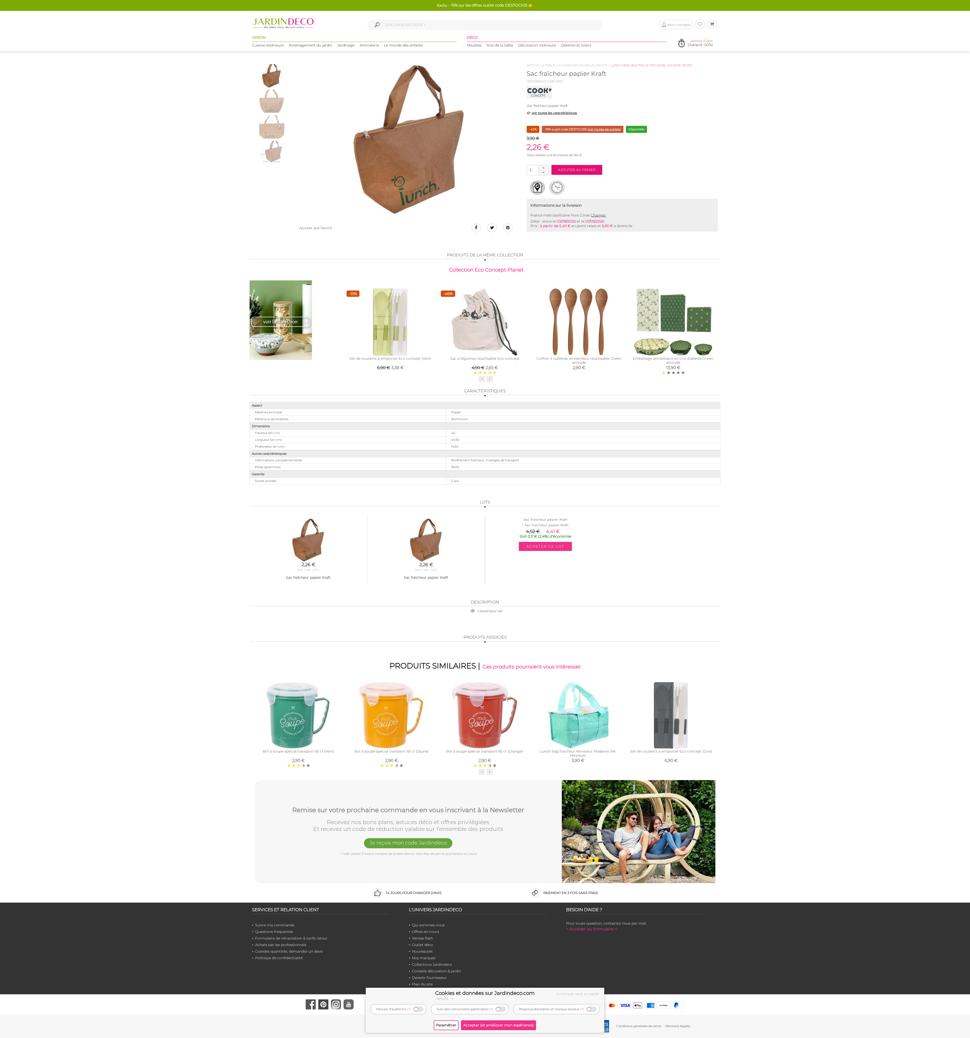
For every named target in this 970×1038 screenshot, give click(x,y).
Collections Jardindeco (432, 964)
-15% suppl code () (582, 129)
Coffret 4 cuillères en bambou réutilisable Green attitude (579, 360)
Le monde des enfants (403, 45)
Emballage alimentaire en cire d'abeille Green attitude (673, 360)
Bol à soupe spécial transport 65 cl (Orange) (484, 751)
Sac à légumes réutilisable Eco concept (484, 358)
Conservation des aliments (583, 65)
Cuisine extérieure (268, 45)
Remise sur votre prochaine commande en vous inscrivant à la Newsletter (408, 810)
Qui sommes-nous (428, 925)
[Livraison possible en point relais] (537, 187)
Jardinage (346, 45)
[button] (544, 167)
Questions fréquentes (274, 931)
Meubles (474, 45)
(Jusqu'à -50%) (700, 43)
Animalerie (369, 45)
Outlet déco (422, 945)
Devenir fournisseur (429, 977)
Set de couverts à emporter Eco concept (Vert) (390, 358)
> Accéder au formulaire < (591, 929)
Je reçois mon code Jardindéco (408, 843)
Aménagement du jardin (310, 45)
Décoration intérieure (537, 45)
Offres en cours (425, 931)
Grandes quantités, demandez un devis (289, 951)
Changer (598, 215)
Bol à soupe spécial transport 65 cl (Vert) (298, 751)
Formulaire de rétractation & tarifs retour (291, 938)
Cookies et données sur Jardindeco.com (485, 993)
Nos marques (423, 958)
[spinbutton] (537, 170)
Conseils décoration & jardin (436, 971)
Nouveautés (422, 951)
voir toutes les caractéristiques (554, 113)
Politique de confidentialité (279, 958)
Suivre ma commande (274, 925)
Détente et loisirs (576, 45)
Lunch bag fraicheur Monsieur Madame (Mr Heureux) (578, 753)
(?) (409, 1009)
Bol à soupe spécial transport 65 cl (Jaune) (391, 751)
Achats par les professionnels (280, 945)
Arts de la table (500, 45)
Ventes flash (422, 938)
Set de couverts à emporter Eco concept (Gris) (671, 751)
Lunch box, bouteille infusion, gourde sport (651, 65)
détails (443, 998)
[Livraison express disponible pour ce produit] (557, 187)
